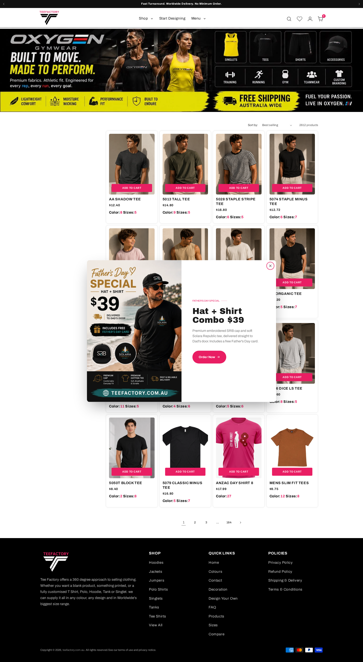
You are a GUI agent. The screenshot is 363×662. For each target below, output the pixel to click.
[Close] (270, 266)
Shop (143, 18)
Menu (196, 18)
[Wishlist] (299, 19)
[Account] (310, 19)
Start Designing (172, 18)
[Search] (289, 19)
